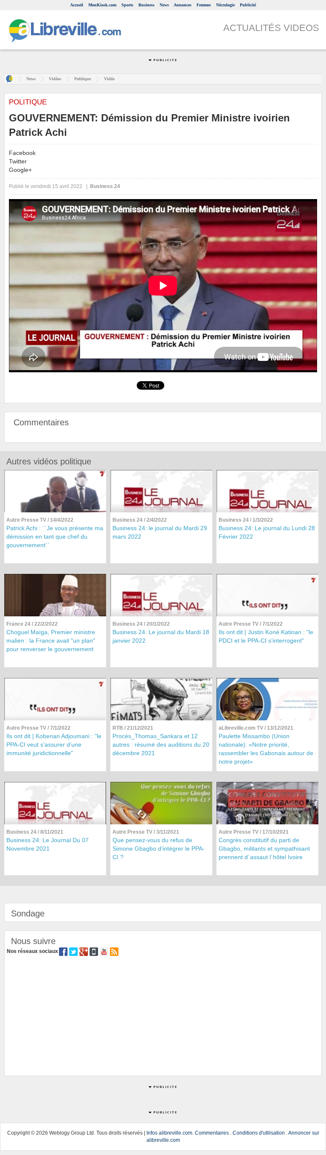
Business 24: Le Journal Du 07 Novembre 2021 (47, 844)
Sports (127, 5)
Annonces (182, 5)
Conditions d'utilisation (259, 1133)
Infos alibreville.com (169, 1133)
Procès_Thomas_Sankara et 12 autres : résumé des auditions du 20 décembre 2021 (160, 744)
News (164, 5)
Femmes (204, 5)
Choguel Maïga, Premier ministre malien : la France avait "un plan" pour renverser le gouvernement (50, 640)
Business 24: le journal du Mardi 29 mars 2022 (159, 532)
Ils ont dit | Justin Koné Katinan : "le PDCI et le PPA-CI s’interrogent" (266, 636)
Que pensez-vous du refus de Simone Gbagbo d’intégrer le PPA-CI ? (158, 848)
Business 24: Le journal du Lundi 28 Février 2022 (267, 532)
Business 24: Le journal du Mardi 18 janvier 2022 (160, 636)
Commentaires (212, 1133)
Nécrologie (225, 5)
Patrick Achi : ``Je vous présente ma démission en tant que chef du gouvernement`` (54, 536)
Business (146, 5)
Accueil (76, 5)
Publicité (248, 5)
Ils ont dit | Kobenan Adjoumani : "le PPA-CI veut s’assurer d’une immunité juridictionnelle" (53, 744)
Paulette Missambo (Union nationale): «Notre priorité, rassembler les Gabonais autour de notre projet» (266, 749)
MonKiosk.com (102, 5)
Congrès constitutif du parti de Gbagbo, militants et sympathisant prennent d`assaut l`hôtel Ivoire (264, 848)
